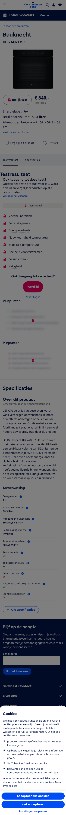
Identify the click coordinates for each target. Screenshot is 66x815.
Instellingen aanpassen (33, 811)
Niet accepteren (33, 804)
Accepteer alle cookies (33, 796)
